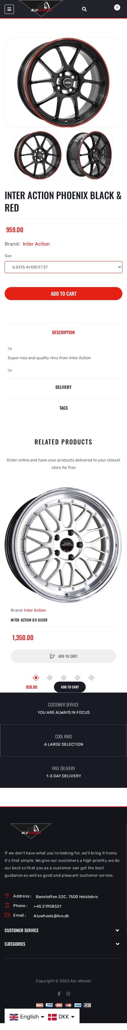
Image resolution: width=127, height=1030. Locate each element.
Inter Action (36, 244)
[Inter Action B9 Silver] (63, 545)
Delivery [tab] (63, 387)
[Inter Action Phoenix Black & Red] (38, 155)
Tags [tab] (63, 407)
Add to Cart (63, 293)
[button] (11, 545)
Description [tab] (63, 332)
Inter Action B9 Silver (29, 620)
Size (8, 256)
